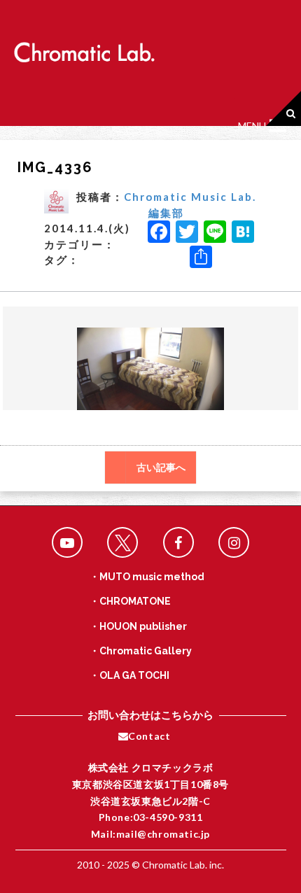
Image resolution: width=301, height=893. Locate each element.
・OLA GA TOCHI (129, 675)
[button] (252, 126)
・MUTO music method (147, 576)
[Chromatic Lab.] (84, 48)
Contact (149, 736)
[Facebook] (159, 233)
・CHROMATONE (130, 601)
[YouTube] (67, 542)
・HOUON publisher (138, 626)
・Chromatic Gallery (141, 650)
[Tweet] (122, 542)
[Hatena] (243, 233)
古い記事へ (161, 467)
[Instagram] (233, 542)
